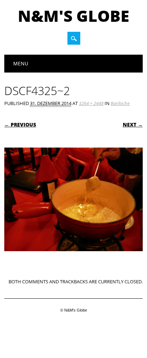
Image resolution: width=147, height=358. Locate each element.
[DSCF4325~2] (73, 258)
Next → (133, 124)
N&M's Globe (73, 15)
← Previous (20, 124)
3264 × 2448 (91, 103)
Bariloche (120, 103)
